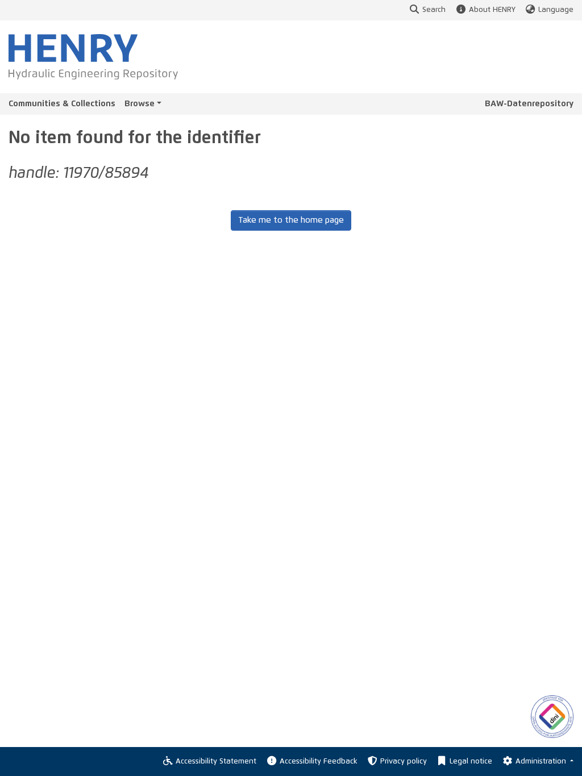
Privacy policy (403, 761)
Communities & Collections (62, 103)
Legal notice (471, 761)
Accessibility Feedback (318, 761)
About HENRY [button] (492, 10)
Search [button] (434, 10)
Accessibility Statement (216, 761)
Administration (542, 761)
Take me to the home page (291, 220)
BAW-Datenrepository (529, 103)
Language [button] (555, 10)
